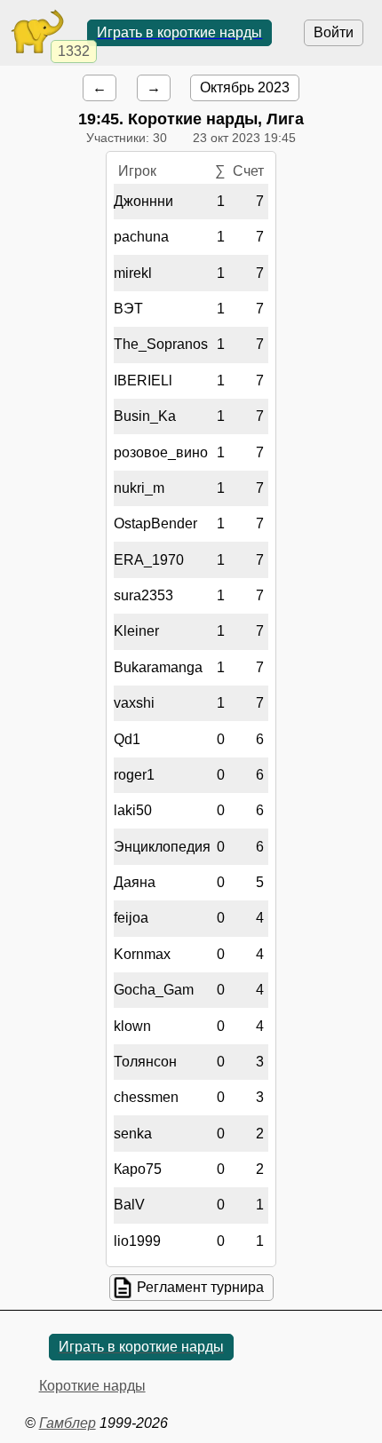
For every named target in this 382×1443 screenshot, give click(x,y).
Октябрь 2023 (245, 87)
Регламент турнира (200, 1287)
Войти (334, 32)
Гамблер (67, 1423)
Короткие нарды (92, 1385)
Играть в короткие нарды (179, 32)
